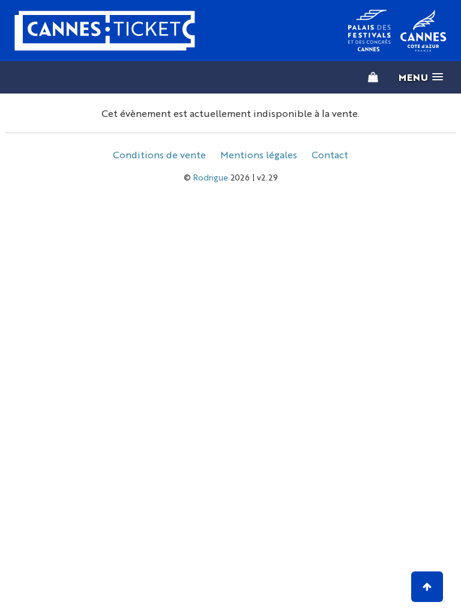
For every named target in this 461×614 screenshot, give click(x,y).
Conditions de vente (159, 154)
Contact (330, 154)
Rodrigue (210, 176)
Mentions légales (258, 154)
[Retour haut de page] (427, 586)
